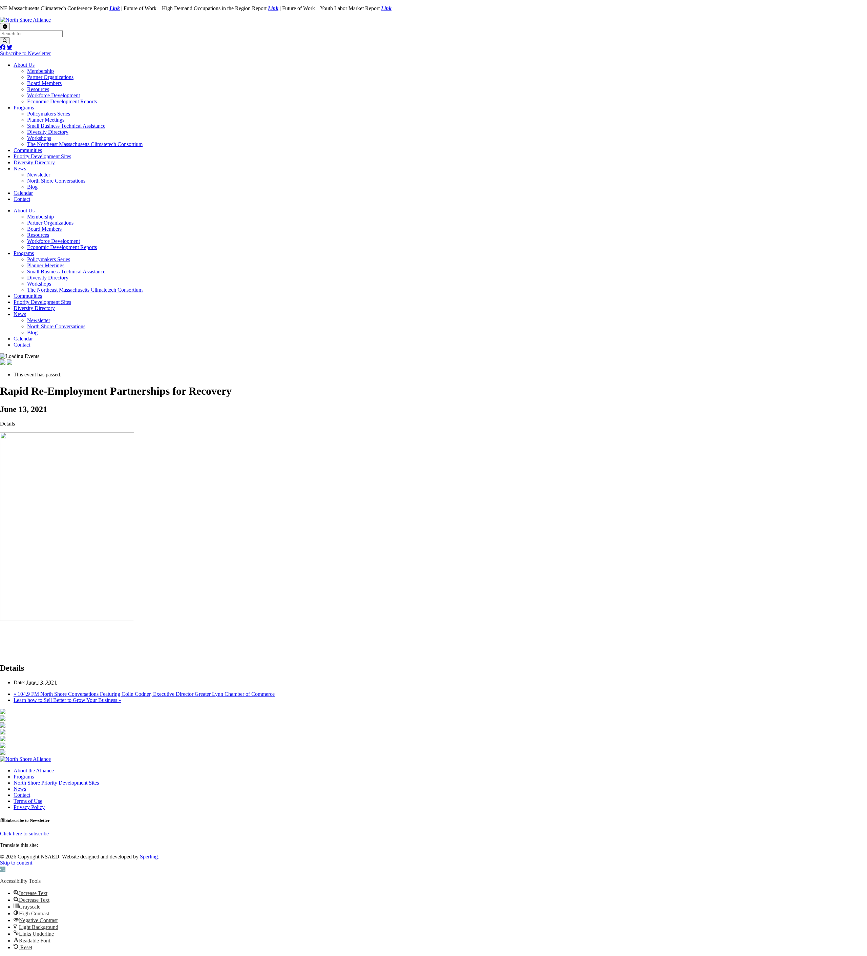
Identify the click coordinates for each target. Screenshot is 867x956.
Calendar (23, 193)
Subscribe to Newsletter (25, 53)
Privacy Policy (29, 807)
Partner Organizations (50, 77)
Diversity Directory (47, 132)
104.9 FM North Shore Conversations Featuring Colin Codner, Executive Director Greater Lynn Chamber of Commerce (144, 694)
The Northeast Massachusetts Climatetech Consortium (85, 144)
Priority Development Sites (42, 156)
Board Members (44, 83)
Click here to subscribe (24, 833)
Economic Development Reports (62, 101)
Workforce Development (53, 95)
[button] (2, 869)
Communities (28, 150)
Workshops (39, 138)
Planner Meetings (45, 120)
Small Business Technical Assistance (66, 126)
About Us (24, 65)
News (20, 168)
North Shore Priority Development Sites (56, 783)
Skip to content (16, 863)
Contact (22, 199)
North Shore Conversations (56, 181)
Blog (32, 187)
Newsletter (38, 175)
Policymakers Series (48, 114)
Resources (38, 89)
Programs (24, 107)
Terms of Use (28, 801)
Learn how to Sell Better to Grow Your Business (67, 700)
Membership (40, 71)
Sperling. (149, 856)
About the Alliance (34, 770)
